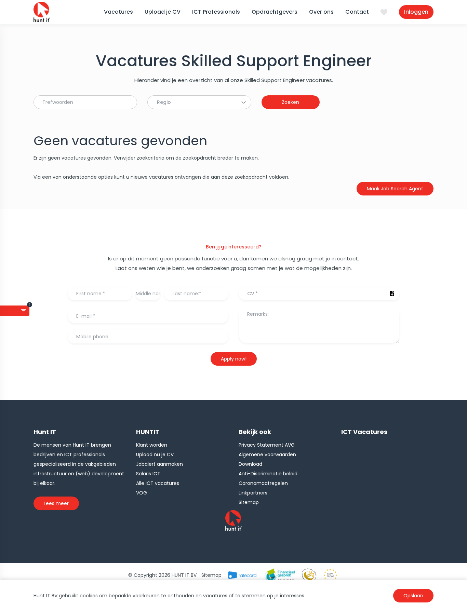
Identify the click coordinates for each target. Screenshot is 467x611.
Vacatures (118, 12)
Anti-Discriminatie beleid (268, 473)
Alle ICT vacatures (157, 483)
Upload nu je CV (155, 454)
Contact (357, 12)
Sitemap (249, 502)
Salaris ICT (148, 473)
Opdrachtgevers (274, 12)
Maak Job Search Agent (395, 188)
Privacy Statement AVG (267, 445)
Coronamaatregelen (263, 483)
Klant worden (151, 445)
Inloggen (416, 12)
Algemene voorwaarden (267, 454)
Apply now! (233, 358)
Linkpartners (253, 492)
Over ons (321, 12)
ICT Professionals (216, 12)
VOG (141, 492)
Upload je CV (163, 12)
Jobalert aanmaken (159, 464)
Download (250, 464)
